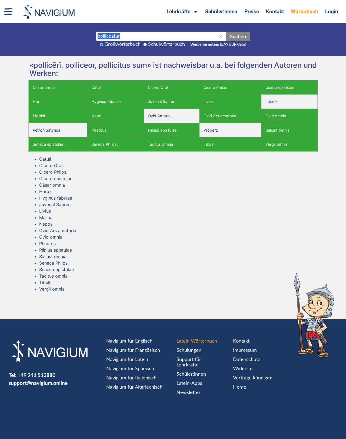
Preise (251, 11)
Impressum (245, 350)
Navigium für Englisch (129, 341)
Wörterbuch (304, 11)
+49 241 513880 (36, 375)
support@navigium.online (38, 383)
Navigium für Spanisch (130, 368)
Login (331, 11)
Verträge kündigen (252, 378)
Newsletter (189, 392)
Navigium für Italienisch (131, 378)
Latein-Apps (189, 383)
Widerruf (243, 368)
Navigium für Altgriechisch (134, 387)
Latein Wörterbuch (197, 341)
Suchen (238, 36)
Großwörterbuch (123, 44)
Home (239, 387)
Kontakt (275, 11)
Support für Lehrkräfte (189, 362)
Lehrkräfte (178, 11)
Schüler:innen (221, 11)
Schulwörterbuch (166, 44)
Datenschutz (246, 359)
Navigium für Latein (127, 359)
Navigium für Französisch (133, 350)
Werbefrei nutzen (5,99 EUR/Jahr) (218, 45)
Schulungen (189, 350)
